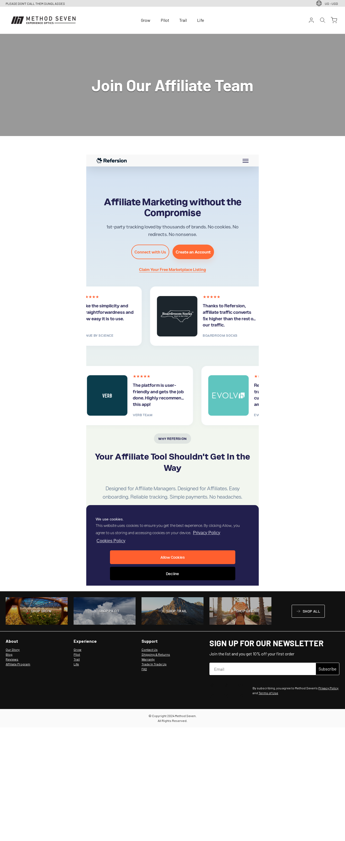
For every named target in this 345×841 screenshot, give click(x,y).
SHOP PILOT (105, 611)
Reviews (12, 659)
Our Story (13, 649)
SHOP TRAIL (172, 611)
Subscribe (327, 668)
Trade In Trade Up (154, 664)
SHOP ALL (308, 612)
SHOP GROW (36, 611)
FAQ (144, 669)
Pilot (165, 20)
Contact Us (150, 649)
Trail (183, 20)
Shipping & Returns (156, 654)
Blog (9, 654)
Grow (145, 20)
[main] (172, 313)
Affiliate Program (18, 664)
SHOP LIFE (240, 611)
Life (200, 20)
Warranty (148, 659)
